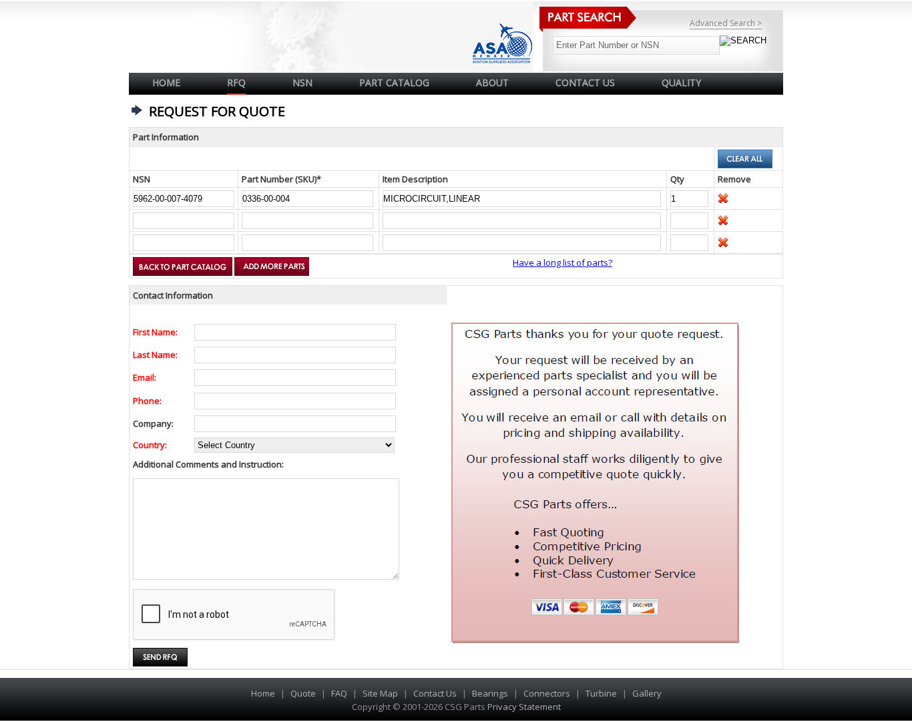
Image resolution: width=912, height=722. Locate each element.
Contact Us (435, 693)
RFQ (236, 82)
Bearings (490, 693)
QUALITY (681, 82)
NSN (302, 82)
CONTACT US (585, 82)
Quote (303, 693)
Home (166, 82)
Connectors (546, 693)
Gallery (647, 693)
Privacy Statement (523, 707)
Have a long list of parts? (562, 262)
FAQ (339, 693)
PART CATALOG (394, 82)
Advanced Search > (726, 23)
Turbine (601, 693)
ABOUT (492, 82)
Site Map (380, 693)
